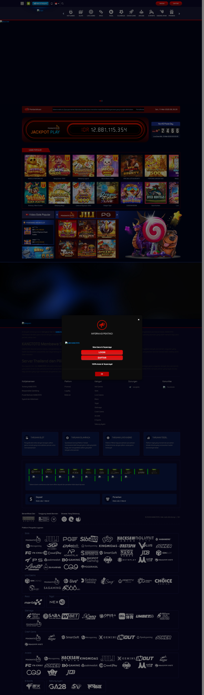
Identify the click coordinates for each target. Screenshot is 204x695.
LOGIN (102, 352)
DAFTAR (102, 358)
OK (102, 374)
